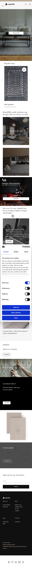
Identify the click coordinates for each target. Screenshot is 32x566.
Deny (16, 318)
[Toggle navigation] (3, 6)
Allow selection (16, 312)
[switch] (27, 288)
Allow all (16, 307)
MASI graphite (9, 104)
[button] (2, 80)
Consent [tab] (5, 252)
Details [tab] (16, 252)
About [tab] (26, 252)
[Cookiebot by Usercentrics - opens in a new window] (22, 247)
